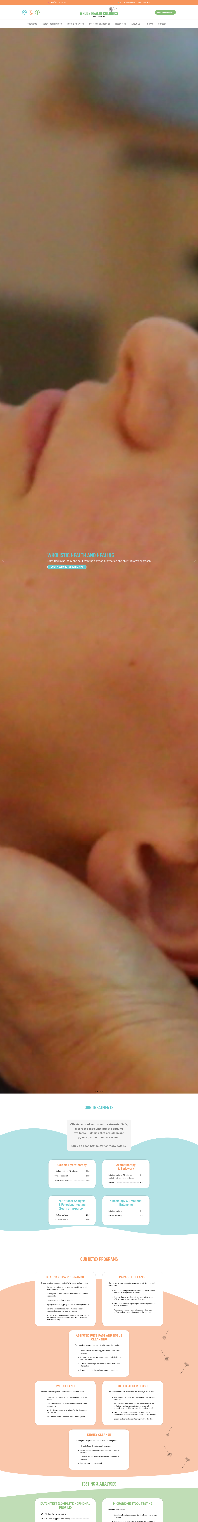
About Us (135, 24)
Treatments (31, 24)
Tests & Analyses (75, 24)
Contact (162, 24)
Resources (120, 24)
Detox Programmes (52, 24)
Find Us (149, 24)
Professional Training (99, 24)
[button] (3, 560)
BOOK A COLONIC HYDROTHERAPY (67, 567)
